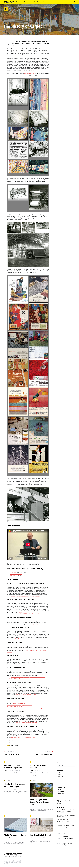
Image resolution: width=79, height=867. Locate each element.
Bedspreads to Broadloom (16, 574)
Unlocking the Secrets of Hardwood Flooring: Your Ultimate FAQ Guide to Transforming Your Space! (65, 825)
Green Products (61, 778)
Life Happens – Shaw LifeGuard (38, 766)
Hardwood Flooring (62, 780)
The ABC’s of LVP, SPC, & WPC (63, 821)
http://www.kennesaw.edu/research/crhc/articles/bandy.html (25, 596)
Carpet (59, 772)
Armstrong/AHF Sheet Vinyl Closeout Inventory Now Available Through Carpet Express (65, 811)
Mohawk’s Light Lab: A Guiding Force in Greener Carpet (39, 802)
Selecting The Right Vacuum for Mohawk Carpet (14, 785)
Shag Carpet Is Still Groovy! (40, 835)
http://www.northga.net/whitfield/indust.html (26, 722)
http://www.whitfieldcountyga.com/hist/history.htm (23, 737)
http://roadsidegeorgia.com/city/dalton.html (36, 663)
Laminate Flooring (62, 785)
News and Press (61, 789)
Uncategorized (61, 791)
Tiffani (6, 770)
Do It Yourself (61, 776)
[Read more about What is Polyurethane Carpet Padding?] (15, 825)
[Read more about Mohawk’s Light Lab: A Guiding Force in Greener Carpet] (41, 790)
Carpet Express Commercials (63, 800)
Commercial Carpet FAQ (62, 819)
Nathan (32, 837)
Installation (60, 783)
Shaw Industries (13, 575)
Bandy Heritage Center (29, 73)
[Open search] (74, 2)
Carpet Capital (13, 572)
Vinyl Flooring (61, 793)
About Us (64, 833)
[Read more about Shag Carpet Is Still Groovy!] (41, 825)
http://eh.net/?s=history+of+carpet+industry (25, 694)
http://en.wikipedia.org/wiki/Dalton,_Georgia (37, 624)
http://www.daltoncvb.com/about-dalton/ (22, 638)
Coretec (59, 774)
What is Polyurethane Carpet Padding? (15, 836)
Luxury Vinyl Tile (61, 787)
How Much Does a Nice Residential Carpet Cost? (13, 766)
